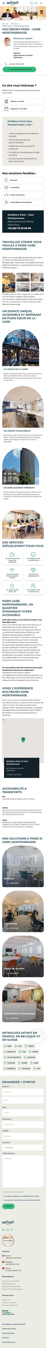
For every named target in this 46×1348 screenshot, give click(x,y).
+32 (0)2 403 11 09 (12, 1264)
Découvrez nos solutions (21, 69)
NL (41, 3)
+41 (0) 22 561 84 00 (13, 1270)
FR (32, 3)
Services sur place (9, 1303)
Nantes (35, 1052)
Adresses (14, 24)
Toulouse (11, 1063)
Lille (20, 1046)
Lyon (24, 1052)
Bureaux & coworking (10, 1281)
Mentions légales (9, 1329)
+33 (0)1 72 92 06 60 (13, 1258)
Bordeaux (11, 1068)
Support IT (6, 1300)
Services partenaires (10, 1305)
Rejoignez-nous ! (9, 1342)
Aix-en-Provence (14, 1057)
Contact (5, 1338)
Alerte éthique (8, 1333)
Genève (31, 1046)
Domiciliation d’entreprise (12, 1289)
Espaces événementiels (11, 1286)
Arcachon (26, 1068)
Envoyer (8, 1206)
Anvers (24, 1063)
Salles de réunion (9, 1284)
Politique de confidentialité (13, 1324)
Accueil (5, 24)
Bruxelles (11, 1052)
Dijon (36, 1063)
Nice (38, 1068)
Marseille (31, 1057)
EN (36, 3)
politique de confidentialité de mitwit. (26, 1196)
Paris (9, 1046)
